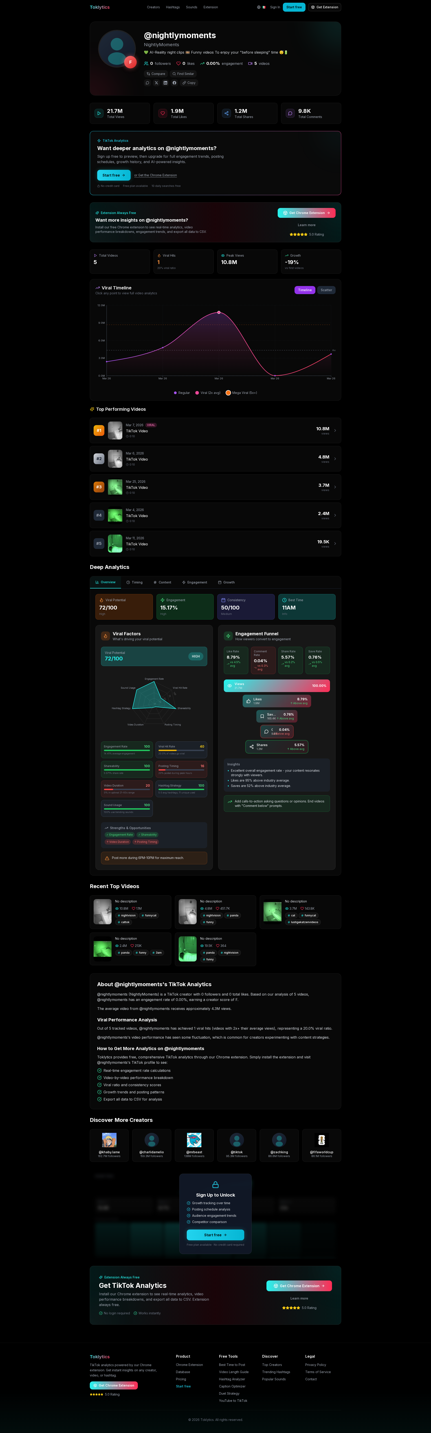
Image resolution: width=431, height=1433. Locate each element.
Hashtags (173, 7)
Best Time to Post (232, 1365)
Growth (229, 582)
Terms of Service (318, 1372)
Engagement (197, 582)
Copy (191, 83)
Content (165, 582)
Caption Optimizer (232, 1386)
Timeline (305, 290)
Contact (311, 1379)
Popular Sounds (274, 1379)
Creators (153, 7)
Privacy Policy (315, 1365)
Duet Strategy (229, 1393)
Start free (294, 7)
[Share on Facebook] (174, 82)
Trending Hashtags (276, 1372)
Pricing (181, 1379)
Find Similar (185, 74)
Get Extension (327, 7)
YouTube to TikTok (233, 1400)
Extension (211, 7)
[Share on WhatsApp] (147, 82)
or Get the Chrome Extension (155, 175)
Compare (158, 74)
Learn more (307, 225)
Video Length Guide (234, 1372)
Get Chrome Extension (307, 213)
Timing (137, 582)
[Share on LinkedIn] (165, 82)
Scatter (326, 290)
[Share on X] (156, 82)
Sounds (191, 7)
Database (183, 1372)
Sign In (275, 7)
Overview (108, 582)
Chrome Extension (189, 1365)
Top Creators (272, 1365)
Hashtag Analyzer (232, 1379)
